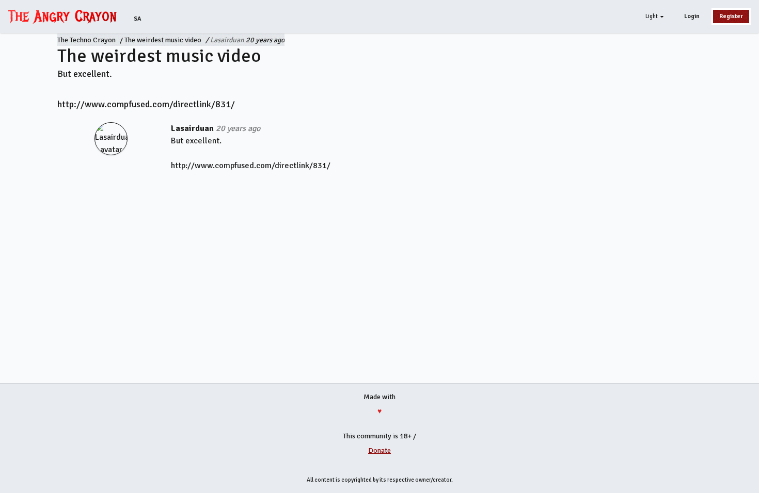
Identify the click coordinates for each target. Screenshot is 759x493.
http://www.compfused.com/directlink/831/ (146, 104)
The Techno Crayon (86, 40)
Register (731, 16)
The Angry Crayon (65, 16)
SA (137, 19)
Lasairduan (227, 40)
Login (692, 16)
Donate (379, 450)
